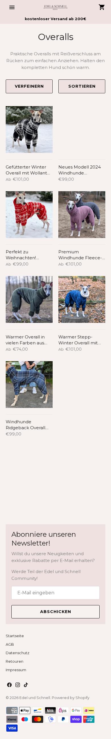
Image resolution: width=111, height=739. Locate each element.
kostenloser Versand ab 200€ (55, 19)
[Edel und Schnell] (55, 7)
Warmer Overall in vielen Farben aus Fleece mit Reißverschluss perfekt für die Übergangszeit (25, 340)
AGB (10, 644)
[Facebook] (9, 685)
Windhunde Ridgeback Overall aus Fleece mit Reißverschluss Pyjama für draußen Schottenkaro (27, 425)
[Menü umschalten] (12, 7)
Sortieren (82, 86)
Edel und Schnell (34, 698)
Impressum (16, 670)
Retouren (14, 661)
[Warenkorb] (101, 7)
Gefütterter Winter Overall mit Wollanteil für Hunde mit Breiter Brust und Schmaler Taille (29, 170)
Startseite (15, 636)
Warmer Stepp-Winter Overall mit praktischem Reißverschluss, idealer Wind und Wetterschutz (78, 340)
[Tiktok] (26, 685)
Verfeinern (29, 86)
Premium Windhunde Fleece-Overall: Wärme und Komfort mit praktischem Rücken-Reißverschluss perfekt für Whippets (81, 255)
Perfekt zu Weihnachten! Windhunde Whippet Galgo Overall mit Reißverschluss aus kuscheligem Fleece (29, 255)
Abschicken (55, 611)
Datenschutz (17, 653)
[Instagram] (17, 685)
